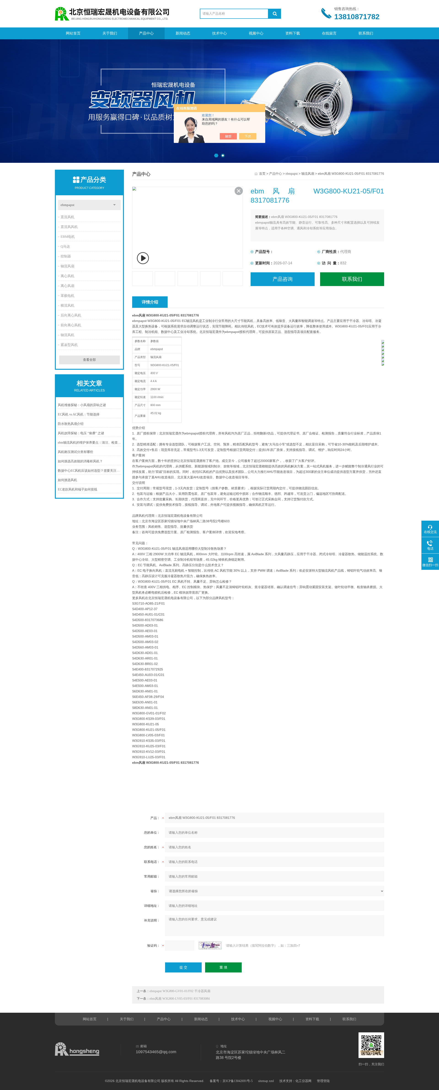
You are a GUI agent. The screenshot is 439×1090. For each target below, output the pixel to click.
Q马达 (65, 246)
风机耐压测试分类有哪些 (75, 452)
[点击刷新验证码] (210, 945)
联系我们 (366, 33)
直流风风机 (69, 227)
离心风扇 (67, 286)
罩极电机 (67, 295)
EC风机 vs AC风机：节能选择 (78, 414)
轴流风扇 (67, 266)
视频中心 (256, 33)
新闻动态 (183, 33)
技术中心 (219, 33)
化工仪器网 (303, 1081)
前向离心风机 (71, 325)
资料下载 (292, 33)
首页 (262, 173)
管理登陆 (323, 1081)
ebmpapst (67, 205)
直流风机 (67, 217)
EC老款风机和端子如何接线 (77, 489)
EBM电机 (68, 236)
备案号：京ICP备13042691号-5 (231, 1081)
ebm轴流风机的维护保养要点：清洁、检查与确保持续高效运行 (89, 442)
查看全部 (89, 360)
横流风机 (67, 305)
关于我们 (109, 33)
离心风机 (67, 276)
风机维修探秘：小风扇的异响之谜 (82, 405)
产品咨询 (283, 279)
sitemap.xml (266, 1081)
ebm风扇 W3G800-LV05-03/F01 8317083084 (180, 998)
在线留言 (329, 33)
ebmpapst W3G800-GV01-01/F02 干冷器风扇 (180, 991)
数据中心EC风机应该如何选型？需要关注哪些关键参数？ (89, 470)
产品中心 (146, 33)
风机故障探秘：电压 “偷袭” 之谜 (81, 433)
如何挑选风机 (67, 480)
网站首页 (73, 33)
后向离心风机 (71, 315)
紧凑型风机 (69, 345)
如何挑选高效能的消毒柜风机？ (80, 461)
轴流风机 (67, 335)
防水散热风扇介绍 (70, 424)
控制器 (66, 256)
